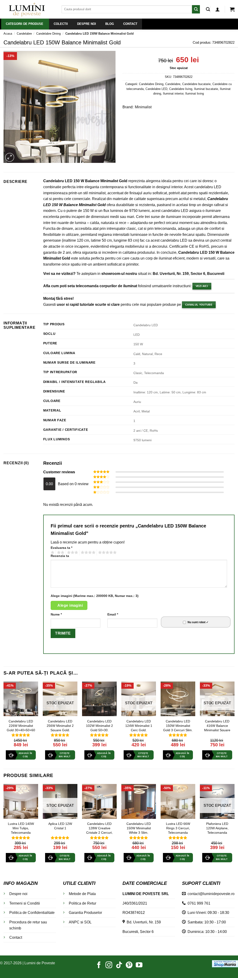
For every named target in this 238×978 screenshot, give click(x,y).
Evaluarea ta (61, 548)
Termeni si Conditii (24, 903)
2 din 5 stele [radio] (60, 553)
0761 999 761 (198, 903)
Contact (15, 937)
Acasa (7, 33)
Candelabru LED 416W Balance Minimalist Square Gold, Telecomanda (217, 727)
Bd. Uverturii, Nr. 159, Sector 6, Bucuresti (188, 274)
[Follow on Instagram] (109, 965)
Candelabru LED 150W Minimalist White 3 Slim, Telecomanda (138, 830)
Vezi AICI (202, 286)
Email (112, 614)
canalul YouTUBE (198, 304)
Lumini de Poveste (39, 963)
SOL (88, 922)
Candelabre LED (156, 89)
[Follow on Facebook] (99, 965)
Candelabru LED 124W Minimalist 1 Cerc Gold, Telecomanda (138, 727)
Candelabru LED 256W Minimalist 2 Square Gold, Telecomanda (60, 727)
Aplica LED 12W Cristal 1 (60, 826)
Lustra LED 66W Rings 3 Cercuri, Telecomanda (178, 828)
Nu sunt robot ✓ (198, 622)
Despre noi (18, 894)
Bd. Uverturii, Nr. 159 (143, 922)
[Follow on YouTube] (139, 965)
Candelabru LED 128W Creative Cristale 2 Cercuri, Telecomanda (99, 830)
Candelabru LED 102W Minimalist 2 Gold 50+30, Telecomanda (99, 727)
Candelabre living (180, 89)
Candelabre (24, 33)
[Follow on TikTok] (119, 965)
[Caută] (208, 9)
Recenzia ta (60, 556)
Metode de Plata (82, 894)
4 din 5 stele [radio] (87, 553)
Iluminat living (194, 93)
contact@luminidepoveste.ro (210, 894)
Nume (56, 614)
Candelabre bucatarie (196, 84)
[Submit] (196, 9)
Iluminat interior (173, 93)
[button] (217, 9)
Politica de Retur (82, 903)
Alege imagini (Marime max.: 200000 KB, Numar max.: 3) (95, 596)
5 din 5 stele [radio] (107, 553)
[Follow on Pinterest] (129, 965)
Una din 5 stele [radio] (52, 553)
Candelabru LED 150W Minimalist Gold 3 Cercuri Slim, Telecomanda (178, 727)
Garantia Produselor (85, 913)
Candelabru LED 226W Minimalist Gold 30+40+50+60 (21, 725)
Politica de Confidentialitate (32, 913)
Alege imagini (70, 605)
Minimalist (143, 107)
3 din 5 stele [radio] (72, 553)
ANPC (74, 922)
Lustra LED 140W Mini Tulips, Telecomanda (21, 828)
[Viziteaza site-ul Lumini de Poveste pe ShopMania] (225, 963)
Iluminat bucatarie (206, 89)
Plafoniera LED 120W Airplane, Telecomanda (217, 828)
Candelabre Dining (48, 33)
